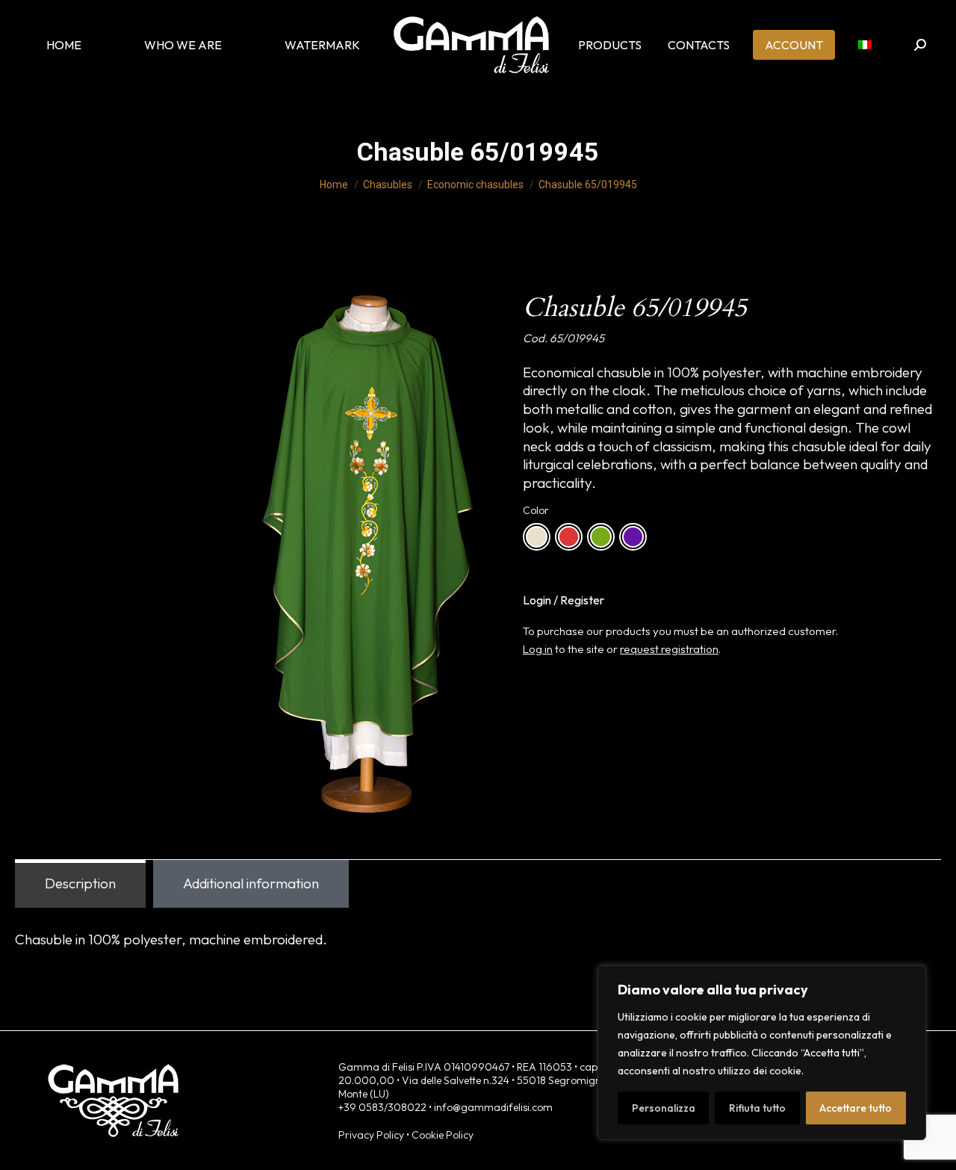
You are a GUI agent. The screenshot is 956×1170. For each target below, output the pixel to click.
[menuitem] (865, 44)
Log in (538, 649)
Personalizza (663, 1108)
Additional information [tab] (251, 883)
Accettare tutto (855, 1108)
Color (536, 510)
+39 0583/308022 (382, 1107)
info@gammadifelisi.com (493, 1107)
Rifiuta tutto (757, 1108)
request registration (669, 649)
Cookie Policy (443, 1135)
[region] (762, 1052)
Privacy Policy (371, 1135)
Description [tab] (80, 883)
